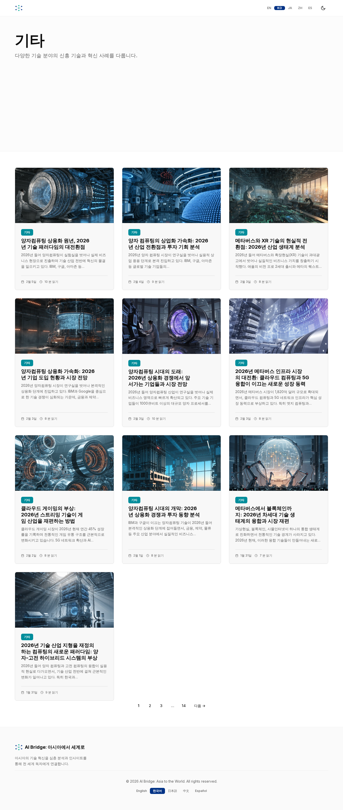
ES (310, 8)
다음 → (199, 706)
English (141, 791)
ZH (300, 8)
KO (279, 8)
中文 (186, 791)
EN (269, 8)
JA (290, 8)
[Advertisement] (171, 113)
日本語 (172, 791)
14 (184, 706)
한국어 (157, 791)
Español (201, 791)
